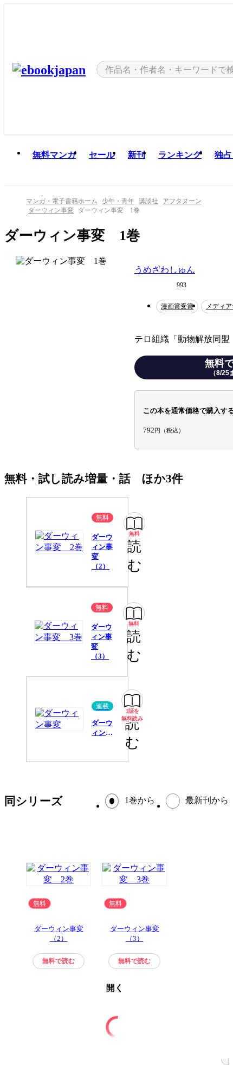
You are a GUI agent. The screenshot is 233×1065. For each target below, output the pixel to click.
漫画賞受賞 (177, 306)
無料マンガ (54, 154)
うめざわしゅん (164, 269)
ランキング (180, 154)
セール (102, 154)
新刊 (136, 154)
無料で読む (58, 961)
